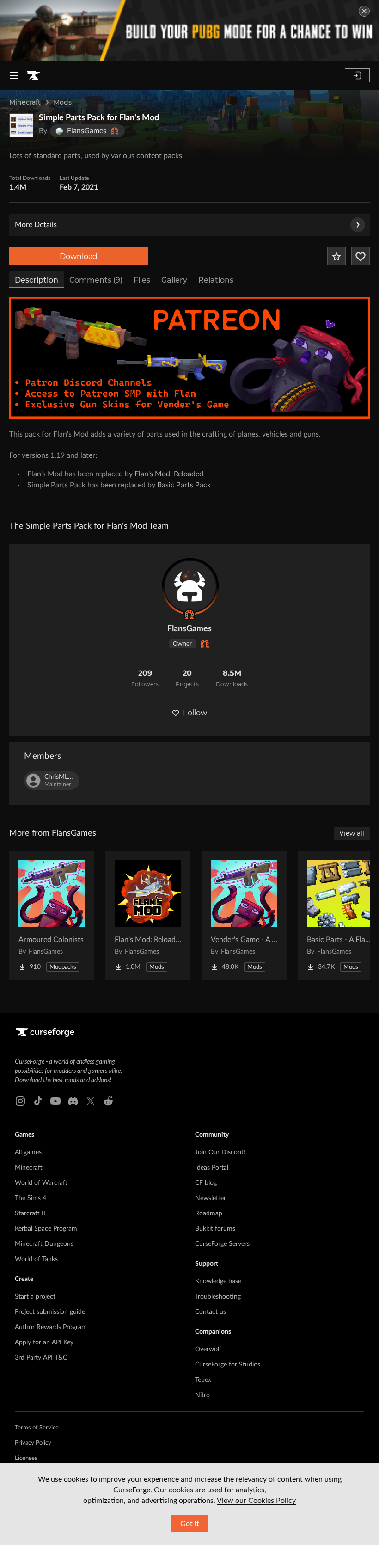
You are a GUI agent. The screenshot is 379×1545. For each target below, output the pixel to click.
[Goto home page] (33, 75)
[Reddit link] (108, 1101)
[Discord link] (73, 1101)
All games (28, 1152)
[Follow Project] (360, 256)
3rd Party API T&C (41, 1357)
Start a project (35, 1296)
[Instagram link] (20, 1101)
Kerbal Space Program (46, 1228)
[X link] (90, 1101)
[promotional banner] (189, 30)
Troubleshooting (218, 1296)
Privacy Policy (33, 1443)
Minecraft (25, 102)
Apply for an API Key (44, 1342)
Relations (215, 280)
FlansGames (189, 629)
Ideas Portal (211, 1167)
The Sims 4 (30, 1198)
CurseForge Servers (222, 1244)
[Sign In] (357, 75)
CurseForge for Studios (227, 1364)
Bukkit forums (215, 1228)
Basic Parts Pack (184, 485)
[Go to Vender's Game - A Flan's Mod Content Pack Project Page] (244, 915)
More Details (36, 224)
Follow (195, 712)
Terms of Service (37, 1428)
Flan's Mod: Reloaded (168, 474)
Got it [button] (189, 1523)
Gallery (174, 280)
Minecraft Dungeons (44, 1244)
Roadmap (208, 1213)
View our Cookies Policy (256, 1500)
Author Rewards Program (51, 1327)
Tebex (203, 1380)
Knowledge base (218, 1281)
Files (142, 280)
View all (351, 833)
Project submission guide (50, 1312)
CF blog (206, 1183)
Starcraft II (30, 1213)
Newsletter (210, 1198)
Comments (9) (95, 280)
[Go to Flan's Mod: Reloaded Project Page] (147, 915)
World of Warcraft (41, 1183)
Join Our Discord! (220, 1152)
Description (36, 280)
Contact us (210, 1312)
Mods (63, 102)
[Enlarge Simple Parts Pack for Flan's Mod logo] (21, 125)
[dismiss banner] (364, 11)
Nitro (202, 1395)
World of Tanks (36, 1259)
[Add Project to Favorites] (336, 256)
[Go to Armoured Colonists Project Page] (51, 915)
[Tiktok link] (37, 1101)
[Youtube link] (55, 1101)
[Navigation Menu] (13, 75)
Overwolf (208, 1349)
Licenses (26, 1458)
